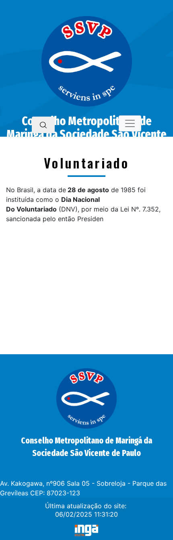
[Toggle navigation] (130, 123)
